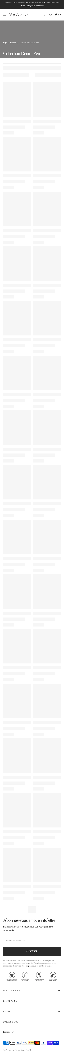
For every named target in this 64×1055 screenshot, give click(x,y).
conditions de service (12, 966)
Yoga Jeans (20, 1050)
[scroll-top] (56, 1047)
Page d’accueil (9, 42)
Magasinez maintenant (35, 6)
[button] (44, 14)
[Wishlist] (51, 14)
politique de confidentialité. (40, 966)
